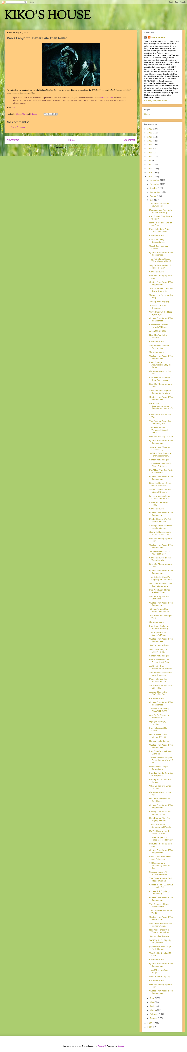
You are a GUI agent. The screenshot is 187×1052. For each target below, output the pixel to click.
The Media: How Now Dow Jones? (159, 204)
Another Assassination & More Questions (160, 673)
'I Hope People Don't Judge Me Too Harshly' (161, 838)
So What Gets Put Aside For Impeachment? (160, 454)
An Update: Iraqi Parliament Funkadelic (160, 667)
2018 (150, 133)
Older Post (129, 140)
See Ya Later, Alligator (159, 645)
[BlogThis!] (47, 114)
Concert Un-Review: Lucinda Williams (158, 325)
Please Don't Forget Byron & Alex (158, 767)
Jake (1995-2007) (157, 331)
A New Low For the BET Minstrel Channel (160, 490)
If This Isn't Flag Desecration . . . (157, 240)
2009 (150, 168)
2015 (150, 145)
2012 (150, 156)
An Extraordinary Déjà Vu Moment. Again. (161, 924)
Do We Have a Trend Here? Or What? (159, 832)
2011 (149, 160)
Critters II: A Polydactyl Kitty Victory (159, 892)
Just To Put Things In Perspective (159, 716)
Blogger (120, 1046)
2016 (150, 141)
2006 (150, 1023)
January (154, 1018)
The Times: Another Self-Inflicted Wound (160, 879)
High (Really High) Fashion (157, 722)
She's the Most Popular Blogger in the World (160, 391)
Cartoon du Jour (156, 235)
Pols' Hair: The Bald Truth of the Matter (161, 471)
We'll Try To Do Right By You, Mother (160, 941)
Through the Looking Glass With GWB (159, 710)
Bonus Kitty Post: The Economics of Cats (159, 661)
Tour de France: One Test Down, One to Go (161, 289)
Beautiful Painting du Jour (161, 436)
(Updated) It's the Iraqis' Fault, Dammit (160, 948)
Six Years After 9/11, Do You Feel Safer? (160, 552)
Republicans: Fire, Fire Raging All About (159, 819)
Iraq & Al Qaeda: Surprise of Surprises (161, 774)
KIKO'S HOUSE (48, 16)
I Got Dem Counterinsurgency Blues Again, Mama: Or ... (161, 407)
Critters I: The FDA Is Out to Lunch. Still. (161, 886)
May (152, 1002)
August (153, 196)
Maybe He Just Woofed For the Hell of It (160, 520)
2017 (150, 137)
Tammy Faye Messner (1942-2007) (159, 448)
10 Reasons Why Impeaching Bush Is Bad (159, 865)
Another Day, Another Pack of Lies (159, 346)
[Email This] (45, 114)
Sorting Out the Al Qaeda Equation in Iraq (160, 526)
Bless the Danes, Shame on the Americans (160, 484)
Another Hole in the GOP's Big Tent (158, 693)
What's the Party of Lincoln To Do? (158, 650)
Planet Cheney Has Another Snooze (158, 680)
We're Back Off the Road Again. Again (160, 313)
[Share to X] (50, 114)
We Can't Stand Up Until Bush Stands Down (160, 584)
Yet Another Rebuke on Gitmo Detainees (160, 464)
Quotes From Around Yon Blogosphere (161, 253)
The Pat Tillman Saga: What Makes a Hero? (160, 260)
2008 (150, 172)
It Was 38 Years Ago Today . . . (158, 503)
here (13, 107)
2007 (150, 176)
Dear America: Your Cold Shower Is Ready (160, 211)
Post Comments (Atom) (77, 147)
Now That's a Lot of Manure (158, 336)
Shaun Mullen (158, 37)
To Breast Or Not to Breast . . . (158, 306)
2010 (150, 164)
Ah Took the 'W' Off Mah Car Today (160, 686)
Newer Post (13, 140)
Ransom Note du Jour (159, 741)
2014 (150, 148)
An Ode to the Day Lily (159, 976)
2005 (150, 1027)
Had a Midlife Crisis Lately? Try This (158, 735)
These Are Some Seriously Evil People (160, 825)
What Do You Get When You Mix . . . (160, 787)
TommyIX (102, 1046)
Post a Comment (18, 127)
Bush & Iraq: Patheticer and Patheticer (160, 857)
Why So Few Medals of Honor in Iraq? (160, 266)
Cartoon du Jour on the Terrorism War (160, 559)
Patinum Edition (106, 97)
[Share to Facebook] (53, 114)
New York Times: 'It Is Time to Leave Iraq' (159, 931)
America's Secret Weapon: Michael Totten (158, 430)
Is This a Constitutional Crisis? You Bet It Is (159, 497)
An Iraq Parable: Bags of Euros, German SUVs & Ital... (161, 760)
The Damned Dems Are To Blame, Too (160, 422)
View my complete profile (155, 100)
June (152, 998)
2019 (150, 129)
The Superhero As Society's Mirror (157, 633)
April (152, 1006)
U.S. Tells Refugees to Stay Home (159, 799)
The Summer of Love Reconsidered (159, 905)
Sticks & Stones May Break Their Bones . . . (160, 610)
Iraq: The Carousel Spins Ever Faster (160, 752)
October (154, 188)
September (155, 192)
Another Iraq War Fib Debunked (159, 597)
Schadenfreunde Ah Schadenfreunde (158, 873)
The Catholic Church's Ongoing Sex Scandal (160, 578)
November (155, 184)
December (155, 180)
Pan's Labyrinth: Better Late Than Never (159, 230)
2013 (150, 153)
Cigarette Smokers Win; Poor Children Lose (160, 533)
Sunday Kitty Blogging (159, 301)
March (153, 1010)
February (154, 1014)
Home (71, 140)
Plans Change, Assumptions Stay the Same (160, 364)
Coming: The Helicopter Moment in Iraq (160, 812)
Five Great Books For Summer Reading (159, 627)
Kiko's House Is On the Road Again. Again (159, 378)
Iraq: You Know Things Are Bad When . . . (159, 591)
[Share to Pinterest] (56, 114)
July (152, 200)
